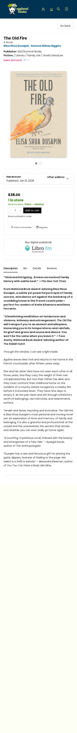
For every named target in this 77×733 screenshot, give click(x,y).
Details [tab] (37, 268)
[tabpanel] (38, 375)
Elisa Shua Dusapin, (17, 46)
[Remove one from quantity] (10, 210)
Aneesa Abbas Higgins (46, 46)
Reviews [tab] (52, 268)
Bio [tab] (25, 268)
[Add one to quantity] (20, 210)
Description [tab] (11, 268)
